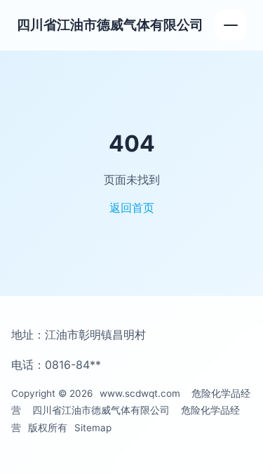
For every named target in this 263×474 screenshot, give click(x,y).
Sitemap (93, 427)
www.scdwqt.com (140, 393)
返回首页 (131, 208)
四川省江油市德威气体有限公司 (110, 24)
